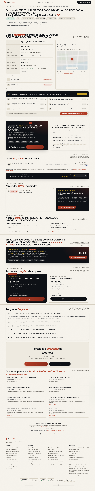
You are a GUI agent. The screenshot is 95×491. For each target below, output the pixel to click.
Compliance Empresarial (53, 453)
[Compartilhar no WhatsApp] (64, 480)
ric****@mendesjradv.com (17, 84)
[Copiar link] (74, 480)
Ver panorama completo (81, 175)
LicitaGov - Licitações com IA (76, 463)
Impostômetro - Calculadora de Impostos (78, 473)
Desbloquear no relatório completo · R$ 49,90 (74, 113)
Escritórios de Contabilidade (12, 451)
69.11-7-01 (14, 191)
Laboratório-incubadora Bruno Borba (66, 485)
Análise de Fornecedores (11, 455)
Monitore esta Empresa (84, 2)
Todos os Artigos (31, 447)
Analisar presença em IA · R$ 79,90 (37, 364)
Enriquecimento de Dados (12, 461)
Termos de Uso (72, 453)
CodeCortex (55, 485)
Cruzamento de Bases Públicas (55, 461)
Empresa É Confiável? (33, 457)
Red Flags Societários (53, 459)
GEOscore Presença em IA (12, 447)
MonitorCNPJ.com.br (45, 426)
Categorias (40, 2)
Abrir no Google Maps (68, 73)
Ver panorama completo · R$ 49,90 (60, 364)
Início (7, 6)
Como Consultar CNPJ (33, 449)
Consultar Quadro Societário (34, 453)
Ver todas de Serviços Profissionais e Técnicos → (17, 374)
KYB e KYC (51, 449)
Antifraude (8, 457)
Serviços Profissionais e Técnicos (33, 6)
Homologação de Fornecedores (35, 463)
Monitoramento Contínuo (11, 463)
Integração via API (10, 468)
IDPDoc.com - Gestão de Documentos (78, 464)
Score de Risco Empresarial (34, 464)
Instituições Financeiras (11, 449)
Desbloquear (48, 79)
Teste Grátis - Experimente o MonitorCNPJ (79, 447)
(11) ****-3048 (15, 79)
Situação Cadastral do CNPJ (34, 451)
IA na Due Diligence (52, 457)
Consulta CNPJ (13, 6)
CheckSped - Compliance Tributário (77, 468)
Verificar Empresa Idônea (54, 447)
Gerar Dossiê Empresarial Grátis (76, 457)
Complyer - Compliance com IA (76, 466)
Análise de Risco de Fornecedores (56, 455)
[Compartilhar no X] (71, 480)
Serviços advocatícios (25, 192)
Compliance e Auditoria (11, 459)
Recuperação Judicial (32, 461)
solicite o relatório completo (57, 231)
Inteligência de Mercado (11, 466)
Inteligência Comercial (11, 464)
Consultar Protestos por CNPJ (55, 464)
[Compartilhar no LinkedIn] (67, 480)
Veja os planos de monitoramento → (55, 430)
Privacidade (72, 455)
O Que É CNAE (31, 455)
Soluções (47, 2)
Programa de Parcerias (74, 451)
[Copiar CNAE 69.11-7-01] (9, 191)
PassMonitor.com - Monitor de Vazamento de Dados (79, 471)
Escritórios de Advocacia (11, 453)
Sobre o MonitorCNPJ (74, 449)
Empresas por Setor (74, 459)
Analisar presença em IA (35, 147)
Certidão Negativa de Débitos (34, 459)
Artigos (52, 2)
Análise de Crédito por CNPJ (55, 451)
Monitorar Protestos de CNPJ (55, 463)
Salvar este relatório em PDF (48, 433)
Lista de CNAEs (73, 461)
